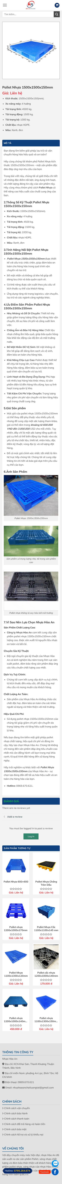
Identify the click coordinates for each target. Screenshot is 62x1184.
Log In (31, 836)
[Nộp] (57, 14)
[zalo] (55, 1163)
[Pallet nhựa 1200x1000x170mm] (15, 911)
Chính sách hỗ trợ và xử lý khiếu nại (23, 1134)
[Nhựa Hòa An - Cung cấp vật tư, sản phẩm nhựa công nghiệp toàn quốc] (31, 5)
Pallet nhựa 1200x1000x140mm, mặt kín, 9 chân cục (16, 1020)
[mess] (55, 1172)
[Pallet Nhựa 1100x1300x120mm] (15, 956)
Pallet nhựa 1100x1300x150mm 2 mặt (46, 1020)
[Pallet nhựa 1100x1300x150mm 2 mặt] (46, 1002)
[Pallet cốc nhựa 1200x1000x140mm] (46, 956)
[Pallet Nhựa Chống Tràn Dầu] (46, 865)
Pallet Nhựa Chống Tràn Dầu (46, 883)
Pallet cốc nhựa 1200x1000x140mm (46, 974)
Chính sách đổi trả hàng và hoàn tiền (24, 1123)
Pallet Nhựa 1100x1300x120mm (16, 974)
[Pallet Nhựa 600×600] (15, 865)
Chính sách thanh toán (16, 1118)
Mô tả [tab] (7, 143)
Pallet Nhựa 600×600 (16, 881)
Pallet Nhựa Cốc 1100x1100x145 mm (46, 929)
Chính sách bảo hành (16, 1113)
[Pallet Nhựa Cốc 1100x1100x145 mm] (46, 911)
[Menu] (4, 5)
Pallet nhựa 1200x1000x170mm (16, 929)
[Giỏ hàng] (57, 5)
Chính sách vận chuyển (17, 1108)
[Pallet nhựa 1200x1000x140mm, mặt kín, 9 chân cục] (15, 1002)
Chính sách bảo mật (15, 1129)
